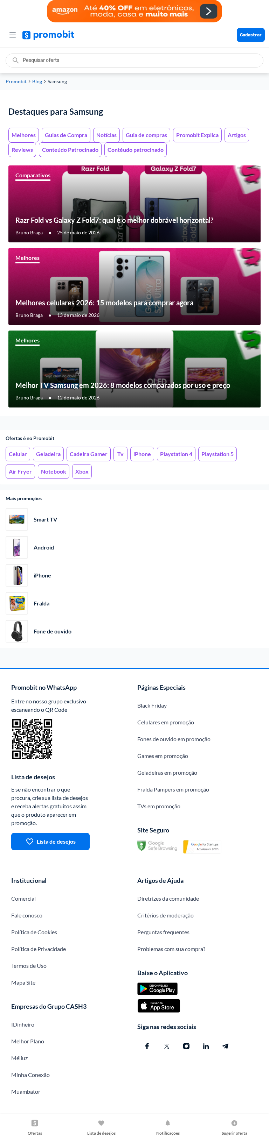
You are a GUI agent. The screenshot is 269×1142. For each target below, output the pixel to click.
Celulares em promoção (165, 722)
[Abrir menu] (12, 35)
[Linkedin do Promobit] (206, 1046)
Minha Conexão (30, 1074)
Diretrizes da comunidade (168, 898)
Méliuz (19, 1058)
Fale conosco (26, 915)
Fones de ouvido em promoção (174, 739)
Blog (37, 81)
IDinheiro (22, 1024)
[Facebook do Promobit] (147, 1046)
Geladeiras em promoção (167, 772)
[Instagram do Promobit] (186, 1046)
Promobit (16, 81)
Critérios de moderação (165, 915)
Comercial (23, 898)
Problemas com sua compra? (171, 948)
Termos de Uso (29, 965)
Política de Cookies (34, 932)
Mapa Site (23, 982)
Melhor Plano (27, 1041)
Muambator (25, 1091)
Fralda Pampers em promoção (173, 789)
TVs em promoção (158, 806)
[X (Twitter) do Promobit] (167, 1046)
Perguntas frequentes (163, 932)
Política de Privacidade (38, 948)
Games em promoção (162, 755)
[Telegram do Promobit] (225, 1046)
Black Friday (152, 705)
